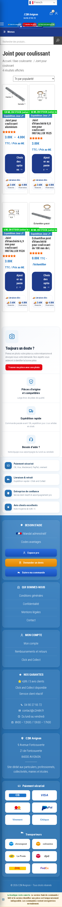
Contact (31, 620)
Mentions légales (31, 612)
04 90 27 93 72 (33, 704)
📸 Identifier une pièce (29, 24)
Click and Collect (31, 659)
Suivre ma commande (33, 572)
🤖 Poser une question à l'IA (46, 24)
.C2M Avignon (31, 14)
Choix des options (20, 163)
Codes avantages (31, 542)
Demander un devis (33, 562)
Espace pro (33, 552)
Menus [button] (11, 31)
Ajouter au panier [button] (46, 163)
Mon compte (31, 643)
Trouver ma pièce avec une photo (24, 367)
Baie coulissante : (23, 61)
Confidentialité (31, 604)
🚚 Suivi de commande (14, 24)
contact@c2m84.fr (33, 710)
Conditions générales (31, 595)
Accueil (6, 61)
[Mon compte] (56, 13)
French (37, 2)
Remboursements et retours (31, 651)
